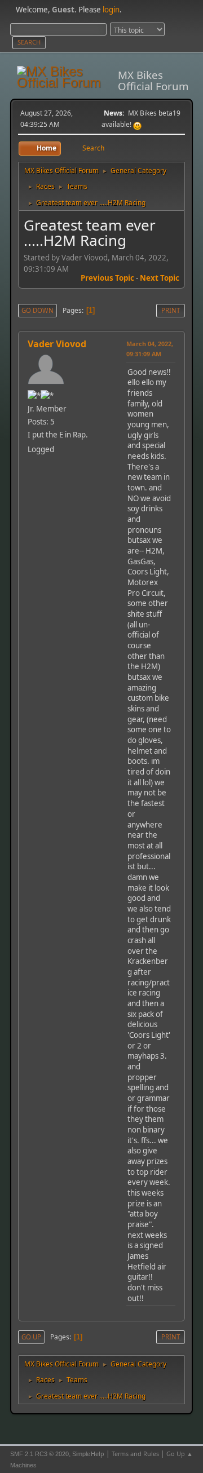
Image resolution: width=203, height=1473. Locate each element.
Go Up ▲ (179, 1453)
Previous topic (107, 278)
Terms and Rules (135, 1453)
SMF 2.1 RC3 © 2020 (39, 1453)
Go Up (31, 1337)
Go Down (37, 310)
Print (170, 310)
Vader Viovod (57, 344)
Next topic (159, 278)
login (111, 10)
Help (97, 1453)
